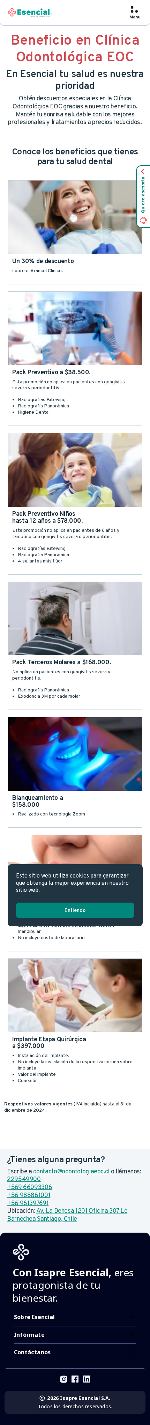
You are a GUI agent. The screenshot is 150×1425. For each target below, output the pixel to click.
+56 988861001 (28, 1196)
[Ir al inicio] (29, 12)
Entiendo (75, 910)
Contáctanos (32, 1352)
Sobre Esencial (34, 1317)
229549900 (24, 1179)
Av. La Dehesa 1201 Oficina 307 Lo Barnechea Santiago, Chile (67, 1215)
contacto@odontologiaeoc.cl (72, 1172)
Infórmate (29, 1335)
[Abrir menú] (135, 13)
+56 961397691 (27, 1204)
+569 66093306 (29, 1187)
